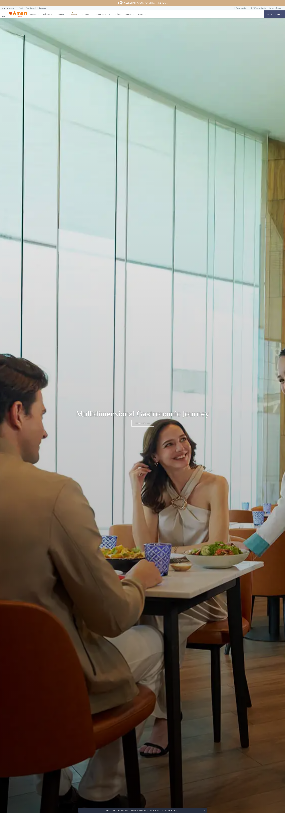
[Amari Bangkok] (18, 14)
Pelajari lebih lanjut (143, 423)
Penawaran (128, 14)
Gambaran (34, 14)
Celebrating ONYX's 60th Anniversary (146, 3)
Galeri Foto (47, 14)
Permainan (85, 14)
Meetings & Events (101, 14)
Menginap (59, 14)
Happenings (142, 14)
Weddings (117, 14)
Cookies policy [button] (172, 810)
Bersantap (72, 14)
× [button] (204, 810)
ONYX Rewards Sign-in (258, 8)
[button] (8, 8)
